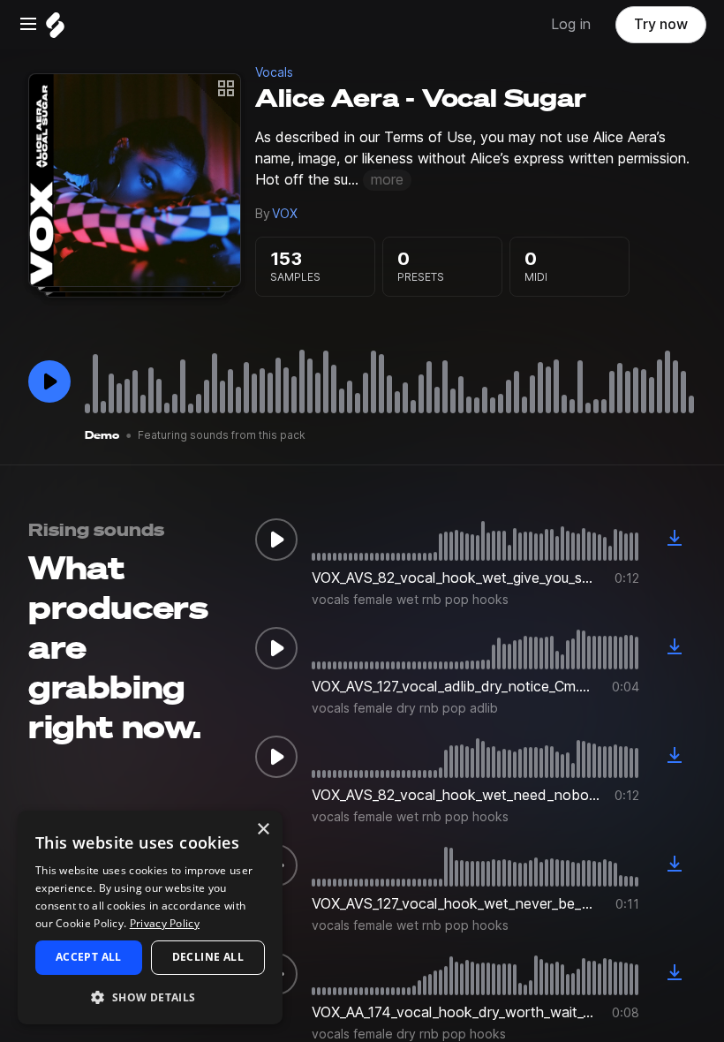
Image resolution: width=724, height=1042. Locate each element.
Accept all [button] (89, 956)
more (387, 179)
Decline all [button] (208, 956)
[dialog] (150, 917)
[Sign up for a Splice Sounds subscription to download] (674, 539)
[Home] (55, 30)
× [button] (262, 829)
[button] (150, 996)
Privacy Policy (165, 923)
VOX (285, 214)
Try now (661, 24)
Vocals (274, 72)
